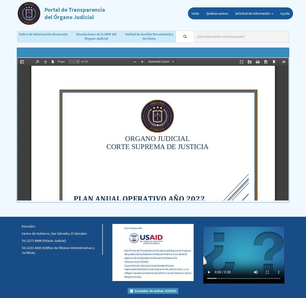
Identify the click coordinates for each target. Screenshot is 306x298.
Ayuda (285, 13)
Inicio (195, 13)
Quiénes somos (217, 13)
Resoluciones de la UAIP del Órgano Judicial (96, 36)
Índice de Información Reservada (43, 34)
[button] (209, 248)
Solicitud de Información (253, 13)
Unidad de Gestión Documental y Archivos (149, 36)
